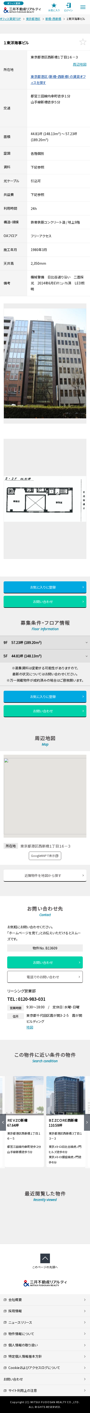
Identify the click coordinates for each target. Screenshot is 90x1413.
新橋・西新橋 (53, 19)
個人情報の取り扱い (22, 1345)
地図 (29, 1027)
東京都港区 (33, 19)
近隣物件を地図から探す (42, 875)
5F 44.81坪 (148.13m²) (23, 655)
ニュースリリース (19, 1322)
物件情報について (20, 1333)
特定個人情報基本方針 (24, 1356)
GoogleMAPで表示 (43, 856)
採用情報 (14, 1310)
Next (87, 1122)
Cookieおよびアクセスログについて (33, 1367)
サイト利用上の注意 (22, 1390)
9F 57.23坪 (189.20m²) (23, 642)
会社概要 (14, 1299)
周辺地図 (79, 64)
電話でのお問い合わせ (43, 976)
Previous (3, 1122)
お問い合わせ (43, 601)
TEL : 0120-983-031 (26, 999)
